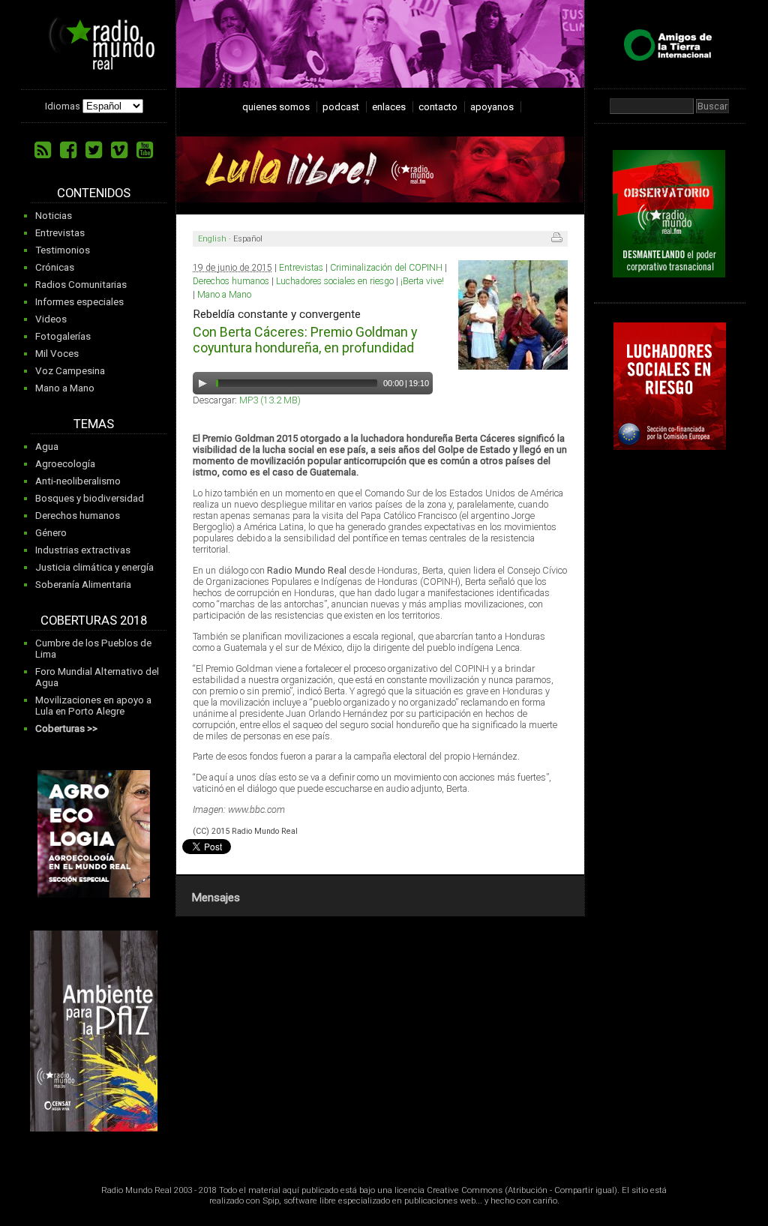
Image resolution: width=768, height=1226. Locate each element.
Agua (46, 446)
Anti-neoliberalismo (78, 481)
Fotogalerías (63, 336)
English (212, 239)
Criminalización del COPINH (386, 267)
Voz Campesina (70, 370)
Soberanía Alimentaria (83, 584)
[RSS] (42, 150)
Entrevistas (60, 232)
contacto (438, 106)
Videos (51, 319)
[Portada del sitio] (96, 64)
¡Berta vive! (422, 281)
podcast (340, 106)
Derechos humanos (77, 515)
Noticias (53, 215)
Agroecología (65, 463)
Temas (94, 424)
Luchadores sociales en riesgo (335, 281)
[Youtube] (144, 150)
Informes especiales (79, 301)
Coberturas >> (66, 728)
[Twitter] (93, 150)
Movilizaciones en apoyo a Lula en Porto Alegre (93, 705)
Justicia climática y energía (94, 567)
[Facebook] (68, 150)
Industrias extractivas (82, 550)
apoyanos (492, 106)
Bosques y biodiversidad (89, 498)
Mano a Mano (64, 388)
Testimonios (62, 250)
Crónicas (54, 267)
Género (51, 532)
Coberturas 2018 (93, 620)
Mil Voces (57, 353)
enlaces (389, 106)
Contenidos (93, 193)
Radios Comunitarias (81, 284)
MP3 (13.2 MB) (270, 400)
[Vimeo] (119, 150)
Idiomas (62, 106)
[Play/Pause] (202, 383)
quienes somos (276, 106)
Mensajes (215, 897)
